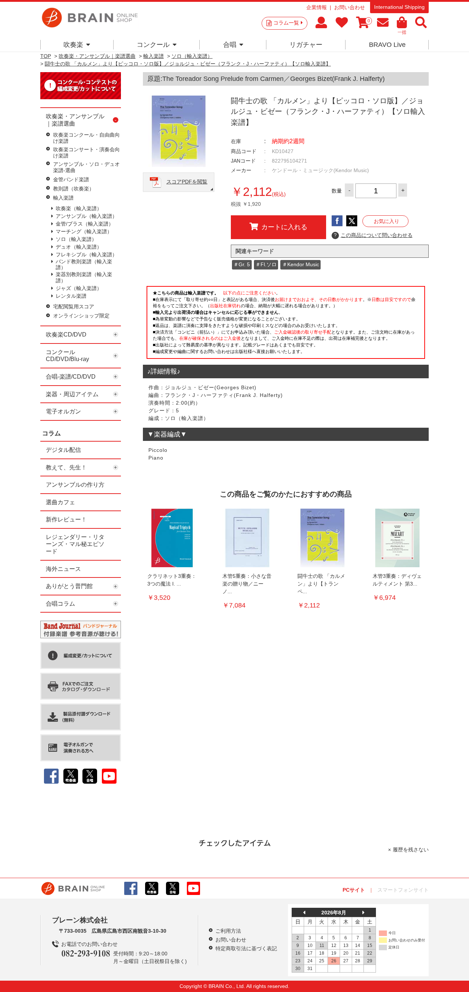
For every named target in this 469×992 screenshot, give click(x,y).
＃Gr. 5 (241, 264)
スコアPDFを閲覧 (186, 182)
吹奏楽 (73, 44)
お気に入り (386, 221)
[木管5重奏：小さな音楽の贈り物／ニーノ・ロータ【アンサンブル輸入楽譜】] (247, 538)
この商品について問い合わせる (373, 235)
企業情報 (316, 7)
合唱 (229, 44)
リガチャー (305, 44)
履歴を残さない (411, 849)
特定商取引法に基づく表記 (246, 948)
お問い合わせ (349, 7)
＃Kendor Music (300, 264)
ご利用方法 (228, 931)
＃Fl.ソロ (266, 264)
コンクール (153, 44)
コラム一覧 (286, 23)
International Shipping (399, 7)
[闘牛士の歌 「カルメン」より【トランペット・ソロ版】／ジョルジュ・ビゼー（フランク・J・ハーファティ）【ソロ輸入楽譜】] (322, 538)
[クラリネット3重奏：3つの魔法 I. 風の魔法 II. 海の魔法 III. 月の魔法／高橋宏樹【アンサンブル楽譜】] (172, 538)
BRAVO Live (387, 44)
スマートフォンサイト (403, 890)
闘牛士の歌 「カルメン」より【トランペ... (321, 583)
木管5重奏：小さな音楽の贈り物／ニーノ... (247, 583)
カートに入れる (284, 227)
